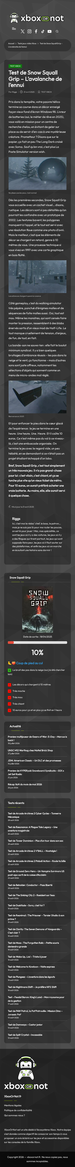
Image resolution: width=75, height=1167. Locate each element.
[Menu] (14, 28)
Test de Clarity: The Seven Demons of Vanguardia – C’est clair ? (35, 931)
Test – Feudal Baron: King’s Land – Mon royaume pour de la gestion (36, 999)
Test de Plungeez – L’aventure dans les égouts (31, 976)
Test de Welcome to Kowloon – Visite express (31, 966)
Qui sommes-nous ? (14, 1115)
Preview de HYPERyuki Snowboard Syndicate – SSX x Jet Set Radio (36, 772)
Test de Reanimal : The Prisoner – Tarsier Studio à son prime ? (36, 917)
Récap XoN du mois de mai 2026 (25, 784)
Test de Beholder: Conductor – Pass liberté (30, 885)
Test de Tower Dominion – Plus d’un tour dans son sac (35, 840)
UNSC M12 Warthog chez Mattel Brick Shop (30, 750)
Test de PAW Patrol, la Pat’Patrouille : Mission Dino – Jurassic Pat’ (35, 1012)
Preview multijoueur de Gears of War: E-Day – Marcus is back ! (37, 738)
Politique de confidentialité (18, 1110)
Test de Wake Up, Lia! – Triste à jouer (27, 956)
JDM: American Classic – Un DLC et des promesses (34, 760)
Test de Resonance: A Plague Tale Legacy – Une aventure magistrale (32, 828)
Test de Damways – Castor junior (25, 1024)
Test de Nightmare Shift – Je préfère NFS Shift (32, 987)
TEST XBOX (15, 66)
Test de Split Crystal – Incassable (25, 1034)
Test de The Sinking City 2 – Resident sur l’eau (31, 895)
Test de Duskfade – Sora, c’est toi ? (26, 905)
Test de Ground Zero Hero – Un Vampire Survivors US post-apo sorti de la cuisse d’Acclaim (36, 873)
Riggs (16, 519)
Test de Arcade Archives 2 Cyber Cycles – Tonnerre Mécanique (34, 815)
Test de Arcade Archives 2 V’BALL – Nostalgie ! (32, 850)
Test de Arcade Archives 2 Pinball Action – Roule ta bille (37, 861)
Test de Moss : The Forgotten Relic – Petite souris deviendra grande (33, 944)
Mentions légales (12, 1105)
